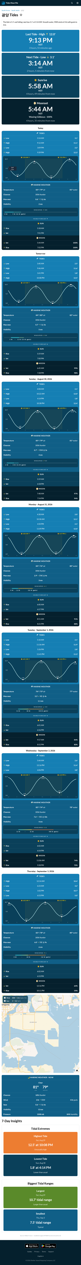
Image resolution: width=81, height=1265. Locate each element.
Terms (44, 1251)
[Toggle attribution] (77, 1070)
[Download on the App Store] (32, 1246)
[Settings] (77, 3)
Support (51, 1251)
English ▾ (40, 1256)
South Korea (6, 10)
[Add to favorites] (21, 15)
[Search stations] (72, 3)
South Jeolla (15, 10)
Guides (29, 1251)
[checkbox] (15, 997)
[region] (40, 1034)
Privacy (36, 1251)
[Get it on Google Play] (48, 1246)
